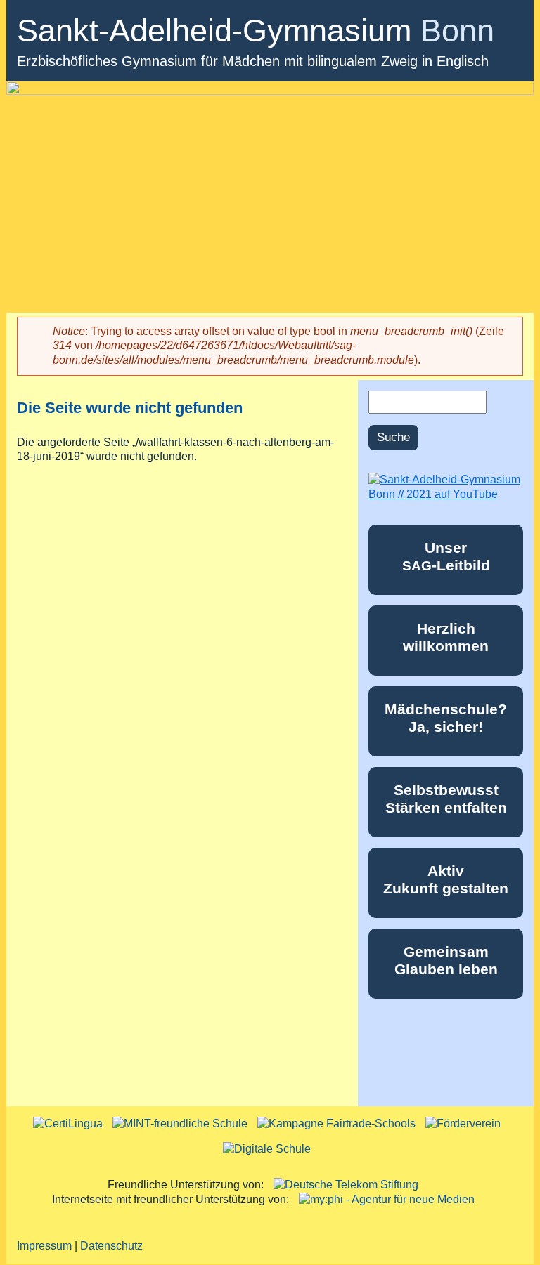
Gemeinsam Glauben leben (446, 960)
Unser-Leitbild (446, 556)
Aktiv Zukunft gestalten (445, 879)
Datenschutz (111, 1246)
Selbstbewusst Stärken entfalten (446, 798)
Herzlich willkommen (446, 637)
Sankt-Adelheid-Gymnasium (255, 30)
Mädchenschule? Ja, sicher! (446, 718)
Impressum (44, 1246)
